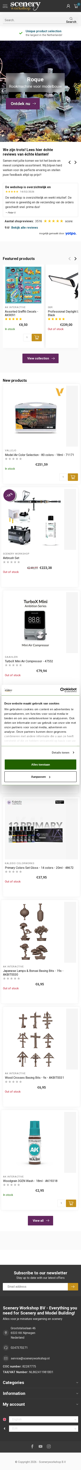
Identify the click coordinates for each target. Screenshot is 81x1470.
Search (71, 22)
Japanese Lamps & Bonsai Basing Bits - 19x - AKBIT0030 (33, 972)
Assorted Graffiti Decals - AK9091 (21, 313)
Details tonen (60, 752)
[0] (76, 6)
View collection (38, 358)
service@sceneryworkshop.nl (30, 1358)
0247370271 (19, 1347)
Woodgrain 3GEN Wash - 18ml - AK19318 (30, 1181)
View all (38, 1220)
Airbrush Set (11, 558)
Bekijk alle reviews (24, 227)
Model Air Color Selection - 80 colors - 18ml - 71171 (39, 455)
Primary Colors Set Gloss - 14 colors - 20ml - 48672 (39, 868)
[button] (68, 6)
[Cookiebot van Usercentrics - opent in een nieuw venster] (60, 690)
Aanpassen (38, 776)
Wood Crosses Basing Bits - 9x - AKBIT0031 (34, 1077)
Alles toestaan (40, 764)
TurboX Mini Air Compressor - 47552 (29, 661)
